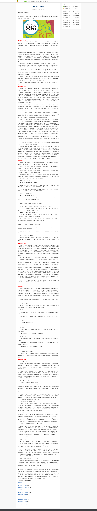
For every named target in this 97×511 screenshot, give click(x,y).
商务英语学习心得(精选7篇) (23, 487)
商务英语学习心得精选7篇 (23, 504)
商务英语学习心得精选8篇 (23, 492)
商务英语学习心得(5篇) (22, 494)
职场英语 (37, 1)
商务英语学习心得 (21, 482)
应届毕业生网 (33, 1)
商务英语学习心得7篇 (22, 485)
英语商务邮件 (75, 6)
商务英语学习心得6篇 (22, 499)
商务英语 (25, 1)
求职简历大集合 (76, 15)
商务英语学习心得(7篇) (22, 501)
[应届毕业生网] (20, 1)
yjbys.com (50, 509)
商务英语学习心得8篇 (22, 489)
